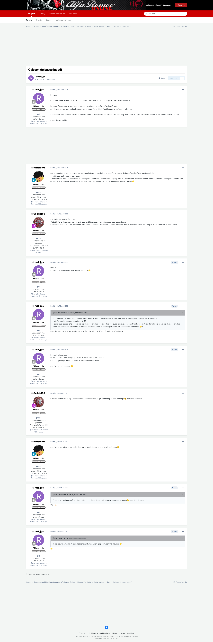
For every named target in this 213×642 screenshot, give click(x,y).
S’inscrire (181, 5)
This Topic (174, 14)
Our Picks (73, 14)
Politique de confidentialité (99, 633)
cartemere (39, 167)
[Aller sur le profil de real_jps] (31, 78)
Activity (42, 14)
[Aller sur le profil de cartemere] (38, 176)
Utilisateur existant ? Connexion (159, 5)
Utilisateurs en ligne (63, 20)
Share (162, 78)
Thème (82, 633)
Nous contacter (118, 633)
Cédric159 (39, 213)
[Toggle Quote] (54, 313)
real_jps (39, 89)
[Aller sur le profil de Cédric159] (38, 222)
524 (39, 238)
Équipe (48, 20)
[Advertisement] (70, 48)
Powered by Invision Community (106, 638)
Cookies (130, 633)
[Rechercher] (184, 14)
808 (39, 192)
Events (39, 20)
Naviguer (31, 14)
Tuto (53, 79)
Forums (29, 20)
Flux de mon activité (57, 14)
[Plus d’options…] (182, 89)
